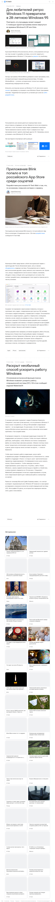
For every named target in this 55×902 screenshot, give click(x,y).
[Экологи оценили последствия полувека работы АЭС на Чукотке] (39, 819)
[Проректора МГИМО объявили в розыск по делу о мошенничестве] (39, 592)
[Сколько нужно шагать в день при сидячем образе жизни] (39, 751)
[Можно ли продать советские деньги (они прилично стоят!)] (16, 819)
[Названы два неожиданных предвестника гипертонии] (39, 728)
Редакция (17, 901)
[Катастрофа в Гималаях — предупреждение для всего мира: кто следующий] (39, 569)
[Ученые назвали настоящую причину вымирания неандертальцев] (39, 887)
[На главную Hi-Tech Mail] (8, 1)
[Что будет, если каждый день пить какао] (16, 637)
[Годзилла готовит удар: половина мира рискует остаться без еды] (16, 796)
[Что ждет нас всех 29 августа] (16, 660)
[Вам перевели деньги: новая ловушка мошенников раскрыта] (16, 887)
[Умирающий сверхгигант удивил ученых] (39, 546)
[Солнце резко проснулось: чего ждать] (16, 842)
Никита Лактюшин (15, 30)
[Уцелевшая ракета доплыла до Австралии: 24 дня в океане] (16, 614)
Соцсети (30, 165)
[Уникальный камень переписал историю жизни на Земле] (39, 683)
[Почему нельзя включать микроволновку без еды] (39, 865)
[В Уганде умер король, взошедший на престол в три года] (16, 592)
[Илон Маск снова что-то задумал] (16, 728)
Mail (2, 901)
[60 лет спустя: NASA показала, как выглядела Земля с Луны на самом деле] (16, 705)
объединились (10, 268)
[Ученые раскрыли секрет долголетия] (39, 637)
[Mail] (5, 1)
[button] (16, 41)
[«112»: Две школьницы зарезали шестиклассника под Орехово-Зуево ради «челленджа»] (16, 683)
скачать (7, 90)
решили (35, 56)
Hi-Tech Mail (23, 165)
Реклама (12, 901)
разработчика (9, 95)
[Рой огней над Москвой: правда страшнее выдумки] (39, 614)
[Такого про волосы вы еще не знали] (16, 774)
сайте (45, 92)
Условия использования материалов (28, 901)
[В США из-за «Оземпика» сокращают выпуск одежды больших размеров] (39, 842)
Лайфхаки (18, 6)
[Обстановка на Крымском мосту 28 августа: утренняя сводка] (16, 569)
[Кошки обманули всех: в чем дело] (39, 774)
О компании (6, 901)
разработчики (40, 233)
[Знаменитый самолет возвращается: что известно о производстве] (16, 751)
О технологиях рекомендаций (43, 901)
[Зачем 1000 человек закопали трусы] (39, 705)
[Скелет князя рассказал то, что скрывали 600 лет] (16, 546)
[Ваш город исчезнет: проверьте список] (39, 660)
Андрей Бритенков (16, 191)
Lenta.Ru (22, 362)
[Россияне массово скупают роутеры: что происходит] (39, 796)
